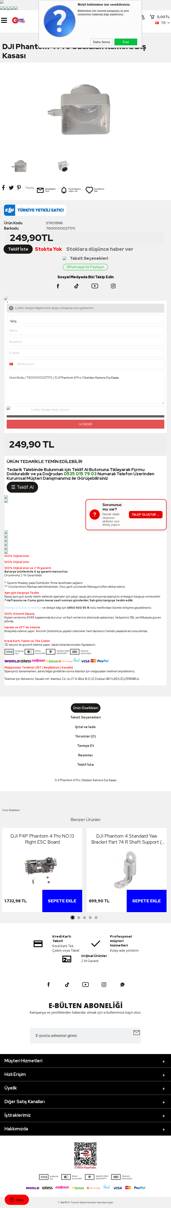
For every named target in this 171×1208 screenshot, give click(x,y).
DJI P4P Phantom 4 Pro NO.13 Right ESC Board (42, 839)
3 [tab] (84, 917)
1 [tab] (73, 917)
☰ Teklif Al (22, 487)
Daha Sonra (101, 42)
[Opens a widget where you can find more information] (16, 1200)
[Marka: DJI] (85, 211)
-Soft (63, 1202)
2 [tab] (78, 917)
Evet (126, 42)
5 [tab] (96, 917)
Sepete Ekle (62, 901)
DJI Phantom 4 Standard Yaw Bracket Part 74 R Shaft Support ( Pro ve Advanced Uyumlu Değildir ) (126, 839)
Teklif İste (18, 249)
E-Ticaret (73, 1202)
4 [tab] (90, 917)
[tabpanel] (42, 871)
